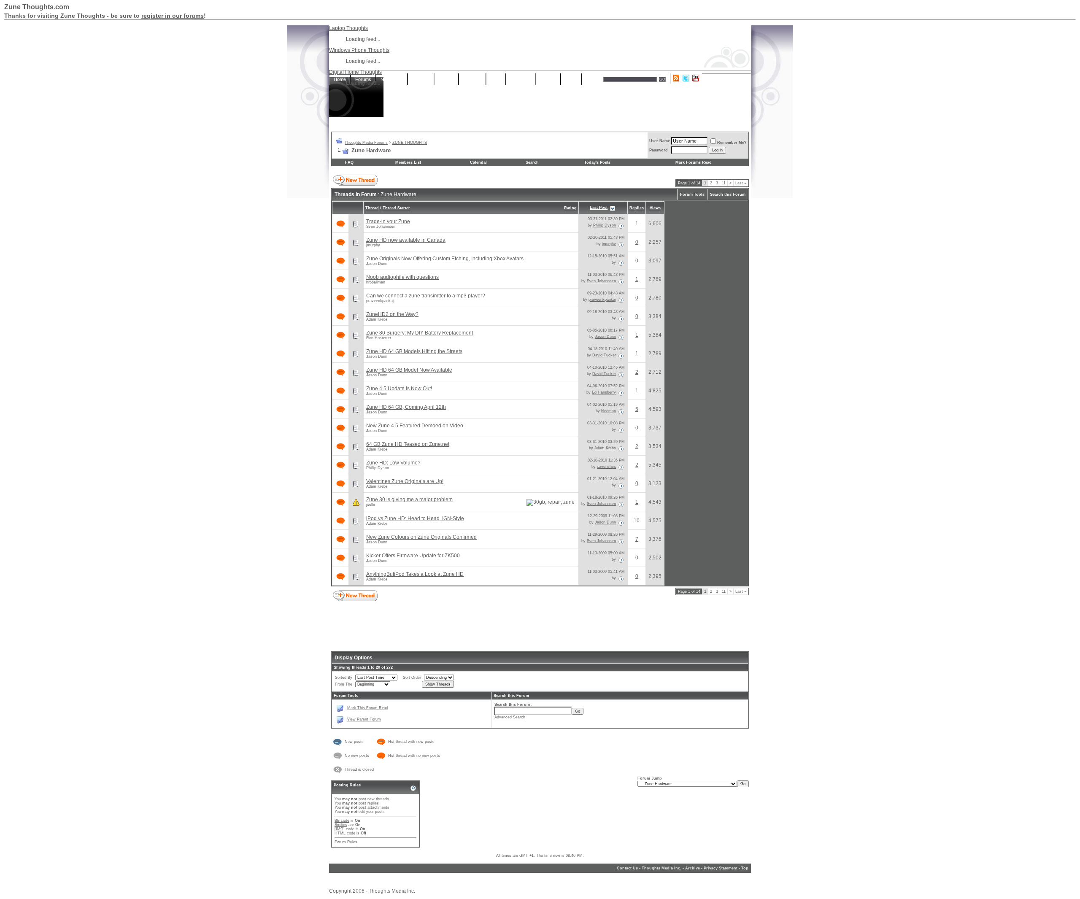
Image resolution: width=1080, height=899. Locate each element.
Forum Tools (692, 194)
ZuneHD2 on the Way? (392, 314)
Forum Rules (346, 842)
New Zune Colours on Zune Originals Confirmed (421, 537)
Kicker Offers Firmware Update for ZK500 (413, 556)
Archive (692, 868)
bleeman (608, 411)
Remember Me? (732, 142)
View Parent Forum (364, 719)
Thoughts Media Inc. (661, 868)
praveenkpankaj (380, 301)
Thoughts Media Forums (366, 142)
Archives (472, 79)
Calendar (478, 162)
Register (420, 79)
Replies (636, 208)
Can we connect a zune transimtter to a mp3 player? (425, 296)
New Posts (392, 79)
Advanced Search (509, 717)
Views (655, 208)
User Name (659, 141)
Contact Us (627, 868)
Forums (363, 79)
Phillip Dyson (604, 225)
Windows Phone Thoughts (359, 50)
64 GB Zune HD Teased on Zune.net (407, 444)
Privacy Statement (720, 868)
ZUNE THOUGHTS (409, 142)
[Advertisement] (540, 104)
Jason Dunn (376, 264)
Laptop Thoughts (348, 28)
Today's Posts (597, 162)
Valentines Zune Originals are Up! (404, 481)
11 (724, 183)
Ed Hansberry (604, 392)
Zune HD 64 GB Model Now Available (409, 370)
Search (593, 79)
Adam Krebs (377, 319)
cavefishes (606, 466)
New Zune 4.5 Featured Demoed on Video (414, 426)
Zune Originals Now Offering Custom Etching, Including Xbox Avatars (445, 259)
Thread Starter (396, 208)
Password (658, 150)
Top (744, 868)
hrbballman (375, 282)
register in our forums (172, 15)
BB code (342, 820)
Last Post (599, 207)
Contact (548, 79)
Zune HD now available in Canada (406, 240)
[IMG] (340, 829)
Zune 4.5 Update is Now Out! (399, 388)
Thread (372, 208)
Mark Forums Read (693, 162)
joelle (370, 504)
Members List (408, 162)
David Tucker (604, 355)
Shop (496, 79)
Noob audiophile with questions (402, 277)
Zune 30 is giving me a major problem (409, 499)
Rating (570, 208)
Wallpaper (520, 79)
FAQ (349, 162)
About (571, 79)
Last (740, 183)
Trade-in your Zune (388, 221)
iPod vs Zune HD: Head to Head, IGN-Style (415, 518)
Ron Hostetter (378, 338)
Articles (446, 79)
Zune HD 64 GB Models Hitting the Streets (414, 351)
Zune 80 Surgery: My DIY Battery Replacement (419, 333)
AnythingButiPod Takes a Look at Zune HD (415, 574)
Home (340, 79)
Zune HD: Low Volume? (393, 463)
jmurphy (373, 245)
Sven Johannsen (380, 226)
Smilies (341, 825)
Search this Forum (727, 194)
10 (637, 521)
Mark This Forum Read (367, 708)
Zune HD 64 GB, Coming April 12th (406, 407)
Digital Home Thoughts (355, 72)
